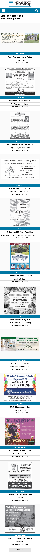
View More (20, 550)
